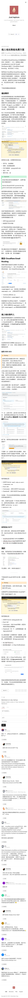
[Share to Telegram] (25, 690)
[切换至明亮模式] (25, 2)
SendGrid (6, 538)
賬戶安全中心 (19, 235)
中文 (16, 991)
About (14, 25)
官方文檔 (6, 160)
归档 (6, 991)
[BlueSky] (16, 30)
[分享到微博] (19, 690)
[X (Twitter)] (14, 30)
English (21, 991)
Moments (11, 991)
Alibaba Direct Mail (9, 541)
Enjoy (5, 690)
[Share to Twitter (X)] (16, 690)
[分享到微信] (22, 690)
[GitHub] (11, 30)
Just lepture (14, 17)
